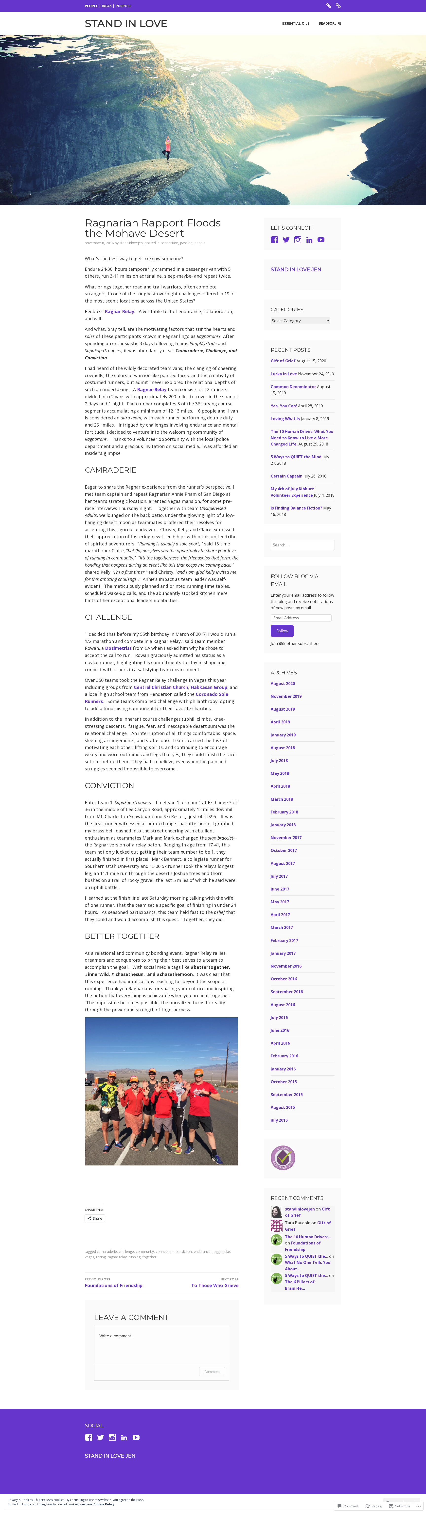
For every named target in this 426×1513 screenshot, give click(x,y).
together (149, 1257)
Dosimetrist (118, 648)
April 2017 (280, 914)
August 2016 (283, 1004)
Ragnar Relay (119, 311)
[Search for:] (303, 545)
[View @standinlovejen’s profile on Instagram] (113, 1437)
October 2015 (284, 1081)
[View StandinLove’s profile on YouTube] (322, 240)
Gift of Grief (283, 361)
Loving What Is (285, 418)
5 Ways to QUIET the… (306, 1256)
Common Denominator (293, 386)
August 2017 (283, 863)
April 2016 (280, 1043)
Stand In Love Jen (296, 269)
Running (135, 1257)
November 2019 (286, 696)
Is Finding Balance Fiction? (296, 508)
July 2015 (279, 1120)
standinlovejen (131, 242)
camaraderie (107, 1251)
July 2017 (279, 876)
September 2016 (287, 991)
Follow (282, 631)
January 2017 (283, 953)
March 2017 (282, 927)
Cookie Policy (103, 1504)
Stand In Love (126, 23)
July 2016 (279, 1017)
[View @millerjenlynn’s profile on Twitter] (101, 1437)
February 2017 (284, 940)
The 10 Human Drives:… (308, 1237)
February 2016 (284, 1056)
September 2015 (287, 1094)
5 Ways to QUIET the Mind (296, 457)
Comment (212, 1372)
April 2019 (280, 722)
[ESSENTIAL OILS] (329, 5)
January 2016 (283, 1069)
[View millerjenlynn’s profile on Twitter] (287, 240)
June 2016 (280, 1030)
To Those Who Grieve (215, 1282)
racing (101, 1257)
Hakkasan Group (209, 687)
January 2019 (283, 735)
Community (145, 1251)
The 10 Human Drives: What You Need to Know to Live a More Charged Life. (302, 438)
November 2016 (286, 966)
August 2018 (283, 747)
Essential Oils (295, 23)
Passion (186, 242)
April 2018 (280, 786)
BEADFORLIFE (330, 23)
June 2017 (280, 889)
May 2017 (280, 902)
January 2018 (283, 825)
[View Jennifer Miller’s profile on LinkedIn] (310, 240)
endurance (202, 1251)
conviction (184, 1251)
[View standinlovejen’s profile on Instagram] (298, 240)
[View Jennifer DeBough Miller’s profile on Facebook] (275, 240)
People (200, 242)
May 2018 (280, 773)
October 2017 (284, 850)
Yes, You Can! (284, 406)
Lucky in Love (284, 374)
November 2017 (286, 837)
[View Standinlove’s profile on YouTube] (137, 1437)
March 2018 (282, 799)
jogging (218, 1251)
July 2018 (279, 760)
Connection (169, 242)
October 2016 (284, 979)
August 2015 (283, 1107)
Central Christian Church (161, 687)
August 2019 (283, 709)
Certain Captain (286, 476)
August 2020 (283, 683)
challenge (126, 1251)
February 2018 (284, 812)
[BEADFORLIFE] (338, 5)
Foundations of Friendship (113, 1282)
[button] (162, 1091)
